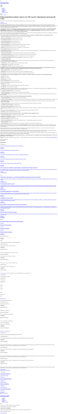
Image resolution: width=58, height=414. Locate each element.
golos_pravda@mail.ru (3, 412)
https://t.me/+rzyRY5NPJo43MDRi (52, 137)
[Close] (0, 261)
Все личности (2, 234)
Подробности (2, 247)
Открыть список (3, 274)
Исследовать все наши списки (5, 370)
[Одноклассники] (2, 140)
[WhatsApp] (4, 140)
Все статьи (2, 217)
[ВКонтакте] (0, 140)
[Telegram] (3, 140)
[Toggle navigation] (1, 6)
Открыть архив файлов (4, 139)
